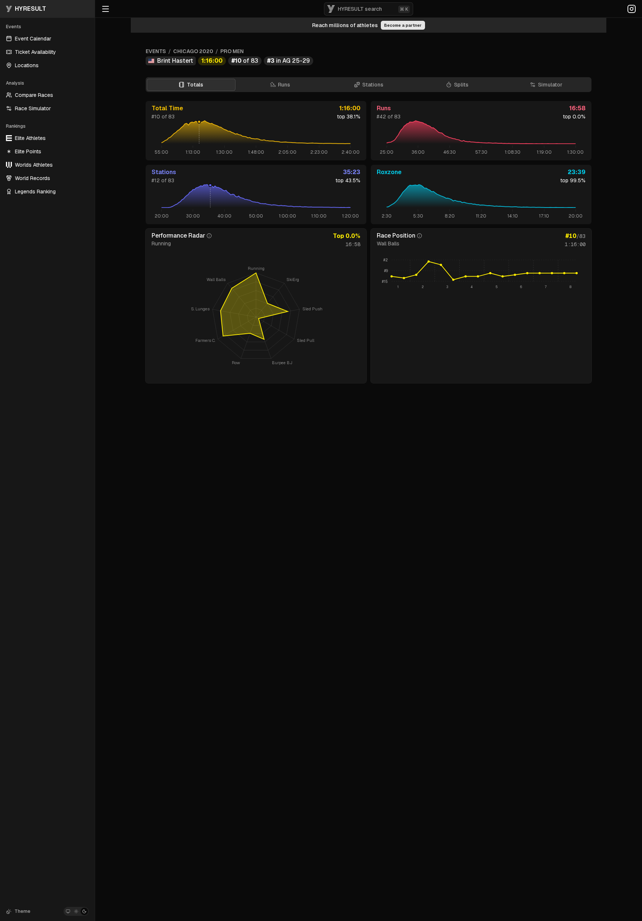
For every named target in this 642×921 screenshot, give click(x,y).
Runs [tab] (284, 84)
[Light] (76, 911)
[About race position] (419, 235)
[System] (68, 911)
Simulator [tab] (550, 84)
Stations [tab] (372, 84)
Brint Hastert (175, 61)
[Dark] (84, 911)
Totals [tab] (195, 84)
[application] (481, 274)
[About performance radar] (209, 235)
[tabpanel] (368, 242)
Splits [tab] (461, 84)
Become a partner (403, 25)
